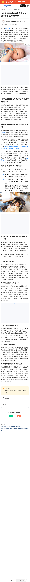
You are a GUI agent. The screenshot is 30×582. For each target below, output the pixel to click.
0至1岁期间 (8, 28)
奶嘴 (26, 113)
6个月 (21, 107)
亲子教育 (3, 9)
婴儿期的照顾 (17, 9)
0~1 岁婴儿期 (9, 9)
